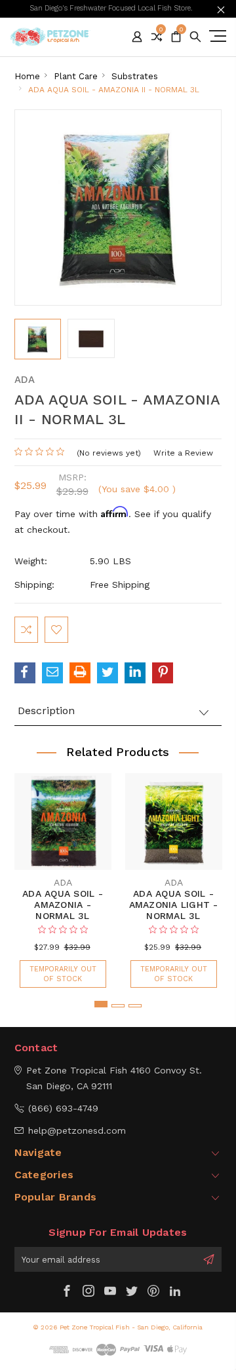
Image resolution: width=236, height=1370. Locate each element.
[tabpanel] (62, 874)
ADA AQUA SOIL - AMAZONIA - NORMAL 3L (62, 904)
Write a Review (183, 453)
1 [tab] (101, 1004)
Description (46, 710)
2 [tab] (118, 1005)
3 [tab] (135, 1005)
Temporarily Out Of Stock (63, 974)
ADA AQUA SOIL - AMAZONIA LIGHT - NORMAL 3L (173, 904)
